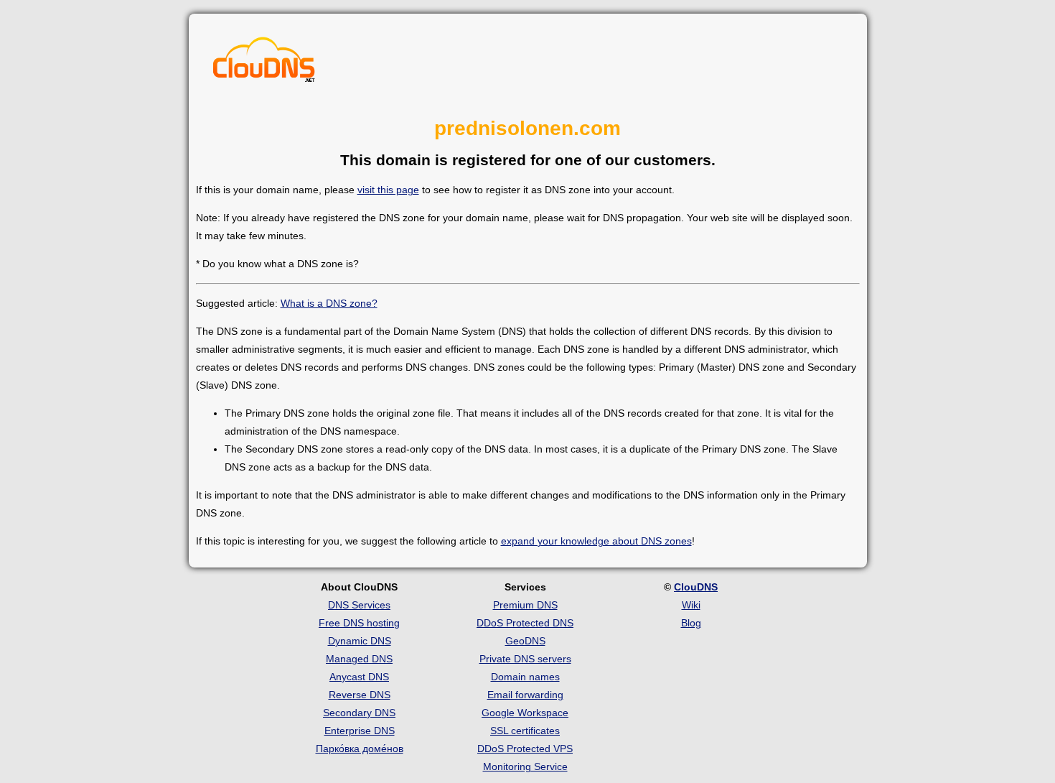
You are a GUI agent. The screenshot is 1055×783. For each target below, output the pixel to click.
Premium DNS (525, 605)
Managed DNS (359, 658)
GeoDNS (525, 641)
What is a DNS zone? (329, 303)
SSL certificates (525, 730)
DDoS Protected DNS (525, 623)
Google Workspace (525, 712)
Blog (691, 623)
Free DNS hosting (359, 623)
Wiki (691, 605)
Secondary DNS (359, 712)
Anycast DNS (359, 676)
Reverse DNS (359, 694)
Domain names (525, 676)
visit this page (388, 189)
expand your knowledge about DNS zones (596, 541)
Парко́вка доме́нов (359, 748)
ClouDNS (696, 587)
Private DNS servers (525, 658)
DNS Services (359, 605)
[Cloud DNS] (264, 63)
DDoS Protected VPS (525, 748)
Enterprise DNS (359, 730)
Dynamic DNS (359, 641)
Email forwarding (525, 694)
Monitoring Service (525, 766)
